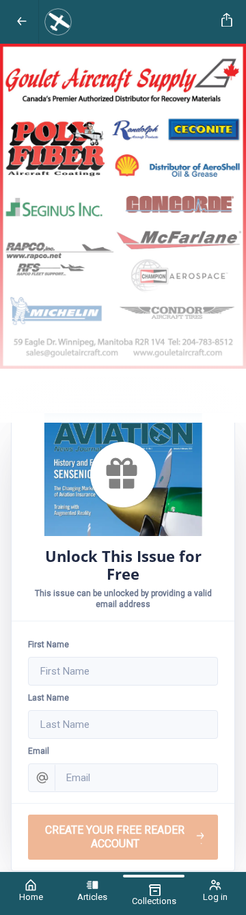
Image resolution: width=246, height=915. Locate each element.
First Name (48, 644)
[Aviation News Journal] (127, 22)
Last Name (48, 698)
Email (38, 751)
